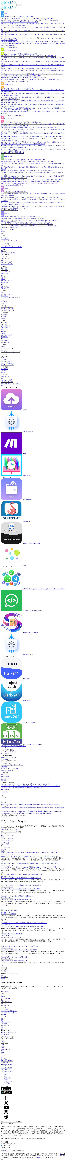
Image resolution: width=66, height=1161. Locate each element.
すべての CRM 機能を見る (9, 47)
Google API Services (6, 1064)
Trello (2, 1046)
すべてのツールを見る (7, 229)
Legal (5, 1074)
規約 (5, 1076)
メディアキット (5, 998)
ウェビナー (4, 1007)
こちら (62, 1154)
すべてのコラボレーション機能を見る (12, 115)
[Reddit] (6, 1118)
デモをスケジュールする (8, 1012)
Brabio (2, 1047)
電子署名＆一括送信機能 (8, 914)
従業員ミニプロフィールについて (11, 937)
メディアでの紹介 (6, 1002)
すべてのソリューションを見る (10, 383)
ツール (3, 994)
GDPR (6, 1079)
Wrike (2, 1052)
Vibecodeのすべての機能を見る (10, 227)
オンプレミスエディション (9, 1032)
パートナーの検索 (6, 1068)
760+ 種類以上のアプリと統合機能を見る (13, 746)
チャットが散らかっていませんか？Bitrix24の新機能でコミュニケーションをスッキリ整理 (28, 867)
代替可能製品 (5, 1025)
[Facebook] (5, 1100)
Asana (2, 1040)
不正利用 (7, 1083)
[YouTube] (6, 1109)
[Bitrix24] (8, 3)
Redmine (3, 1054)
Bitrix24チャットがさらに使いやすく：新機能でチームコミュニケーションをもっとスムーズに (30, 856)
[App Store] (6, 1090)
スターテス (4, 1014)
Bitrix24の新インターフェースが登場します (14, 960)
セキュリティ (8, 1081)
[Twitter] (6, 1104)
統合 (2, 385)
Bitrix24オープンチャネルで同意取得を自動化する (16, 899)
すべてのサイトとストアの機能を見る (12, 153)
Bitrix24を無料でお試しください (10, 829)
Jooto (2, 1050)
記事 (2, 1020)
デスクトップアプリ (7, 1061)
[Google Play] (6, 1094)
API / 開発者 (4, 1062)
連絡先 (3, 1000)
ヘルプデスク (5, 1005)
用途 (2, 1027)
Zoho (2, 1044)
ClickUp (3, 1041)
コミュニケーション (7, 854)
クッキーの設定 (37, 1157)
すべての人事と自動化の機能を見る (12, 185)
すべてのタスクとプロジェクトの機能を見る (14, 81)
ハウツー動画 (5, 1009)
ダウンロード (5, 1034)
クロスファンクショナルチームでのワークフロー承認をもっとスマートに (23, 926)
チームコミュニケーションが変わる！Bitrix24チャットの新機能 (20, 889)
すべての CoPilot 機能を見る (9, 210)
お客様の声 (4, 1023)
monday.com (4, 1043)
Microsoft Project (5, 1049)
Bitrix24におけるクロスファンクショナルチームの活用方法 (19, 950)
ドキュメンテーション (7, 1036)
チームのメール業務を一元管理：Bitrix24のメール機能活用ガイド (21, 878)
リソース (3, 1029)
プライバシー (8, 1078)
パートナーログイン (7, 1071)
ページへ (3, 968)
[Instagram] (6, 1114)
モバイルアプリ (5, 1059)
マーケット (4, 1057)
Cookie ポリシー (5, 1150)
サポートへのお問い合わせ (9, 1011)
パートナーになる (6, 1069)
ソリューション (5, 1022)
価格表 (3, 231)
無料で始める (5, 789)
